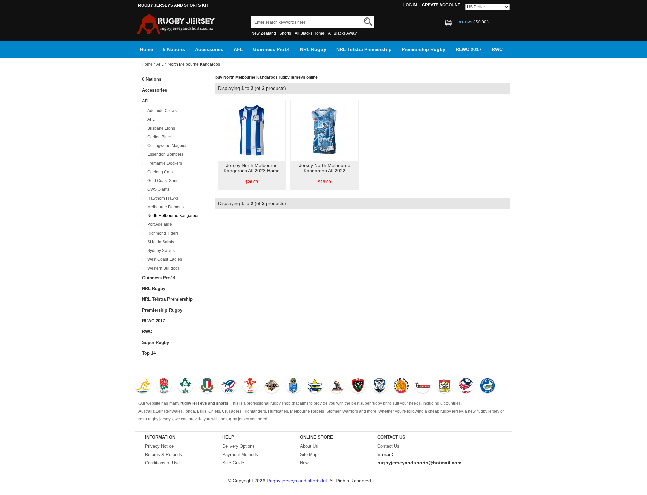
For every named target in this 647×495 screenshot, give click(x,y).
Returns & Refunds (163, 454)
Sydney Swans (160, 250)
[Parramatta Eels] (487, 386)
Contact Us (388, 446)
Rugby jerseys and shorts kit (297, 480)
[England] (164, 386)
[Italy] (207, 386)
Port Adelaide (158, 224)
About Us (309, 446)
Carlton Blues (158, 137)
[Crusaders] (422, 386)
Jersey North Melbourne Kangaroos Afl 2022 (324, 168)
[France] (228, 386)
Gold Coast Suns (161, 180)
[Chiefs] (444, 386)
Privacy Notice (159, 446)
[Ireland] (185, 386)
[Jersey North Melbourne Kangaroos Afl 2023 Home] (251, 130)
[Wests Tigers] (271, 386)
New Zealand (263, 33)
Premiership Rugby (423, 49)
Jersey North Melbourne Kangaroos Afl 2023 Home (252, 168)
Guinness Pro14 (271, 49)
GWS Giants (157, 189)
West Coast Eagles (163, 259)
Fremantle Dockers (163, 163)
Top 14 (149, 353)
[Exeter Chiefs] (401, 386)
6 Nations (174, 49)
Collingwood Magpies (166, 145)
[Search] (368, 21)
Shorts (285, 33)
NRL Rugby (313, 49)
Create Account (441, 5)
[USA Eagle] (465, 386)
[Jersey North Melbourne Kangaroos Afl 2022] (324, 130)
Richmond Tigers (162, 233)
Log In (410, 5)
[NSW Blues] (293, 386)
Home (146, 49)
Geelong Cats (159, 172)
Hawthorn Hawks (162, 198)
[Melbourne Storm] (336, 386)
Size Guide (233, 462)
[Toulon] (358, 386)
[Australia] (142, 386)
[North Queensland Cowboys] (314, 386)
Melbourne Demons (164, 207)
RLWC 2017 (469, 49)
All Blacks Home (310, 33)
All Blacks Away (342, 33)
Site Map (308, 454)
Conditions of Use (162, 462)
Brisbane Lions (160, 128)
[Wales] (250, 386)
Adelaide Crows (161, 110)
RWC (497, 49)
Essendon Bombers (164, 154)
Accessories (209, 49)
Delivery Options (238, 446)
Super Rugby (155, 342)
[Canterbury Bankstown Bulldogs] (379, 386)
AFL (238, 49)
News (305, 462)
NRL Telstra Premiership (364, 49)
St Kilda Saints (159, 242)
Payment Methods (240, 454)
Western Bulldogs (162, 268)
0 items (466, 22)
